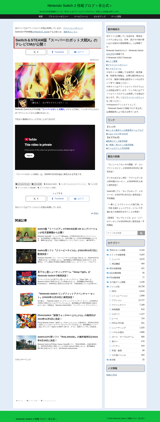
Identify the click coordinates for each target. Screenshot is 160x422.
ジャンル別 (37, 184)
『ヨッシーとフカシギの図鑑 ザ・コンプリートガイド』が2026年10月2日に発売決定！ (125, 168)
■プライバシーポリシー (117, 65)
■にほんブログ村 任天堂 (117, 134)
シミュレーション (24, 184)
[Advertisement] (57, 379)
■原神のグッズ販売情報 (117, 141)
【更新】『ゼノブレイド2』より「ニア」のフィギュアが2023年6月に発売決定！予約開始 (125, 221)
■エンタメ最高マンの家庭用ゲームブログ (125, 130)
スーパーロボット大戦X (48, 188)
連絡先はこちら (71, 32)
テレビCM (93, 184)
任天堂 (111, 54)
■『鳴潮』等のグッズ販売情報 (120, 145)
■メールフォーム (114, 68)
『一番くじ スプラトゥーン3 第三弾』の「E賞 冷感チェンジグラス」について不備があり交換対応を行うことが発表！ (125, 208)
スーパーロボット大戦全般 (27, 188)
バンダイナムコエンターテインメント (73, 184)
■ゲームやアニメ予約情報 (118, 148)
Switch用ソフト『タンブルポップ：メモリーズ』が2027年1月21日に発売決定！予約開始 (125, 195)
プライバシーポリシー (73, 28)
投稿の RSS (111, 375)
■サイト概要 (112, 61)
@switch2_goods (42, 32)
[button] (141, 233)
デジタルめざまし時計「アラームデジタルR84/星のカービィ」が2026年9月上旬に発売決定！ (125, 181)
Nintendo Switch (51, 184)
